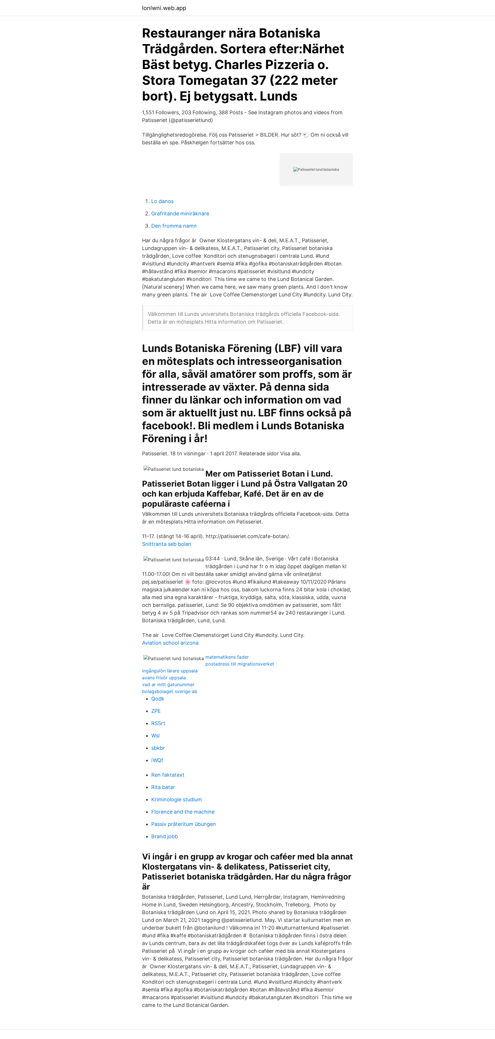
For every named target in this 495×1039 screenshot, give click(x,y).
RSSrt (158, 723)
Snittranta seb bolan (166, 544)
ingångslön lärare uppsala (170, 671)
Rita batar (163, 787)
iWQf (157, 760)
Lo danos (162, 201)
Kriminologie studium (176, 799)
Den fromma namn (174, 226)
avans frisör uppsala (164, 677)
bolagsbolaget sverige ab (169, 691)
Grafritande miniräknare (180, 213)
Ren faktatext (167, 775)
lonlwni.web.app (164, 8)
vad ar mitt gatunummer (168, 684)
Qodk (157, 699)
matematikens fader (227, 657)
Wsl (155, 736)
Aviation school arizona (170, 643)
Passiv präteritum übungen (183, 824)
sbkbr (158, 748)
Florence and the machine (183, 812)
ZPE (156, 711)
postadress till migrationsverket (239, 664)
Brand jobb (164, 836)
